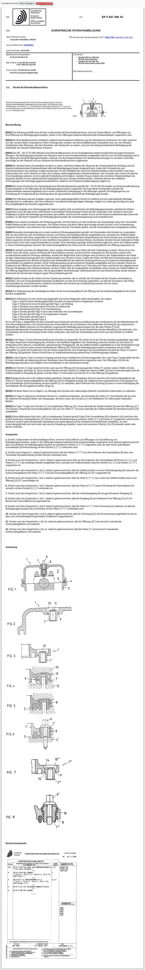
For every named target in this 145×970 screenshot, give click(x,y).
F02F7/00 (129, 37)
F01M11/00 (119, 37)
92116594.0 (28, 45)
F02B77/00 (109, 37)
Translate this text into (9, 3)
